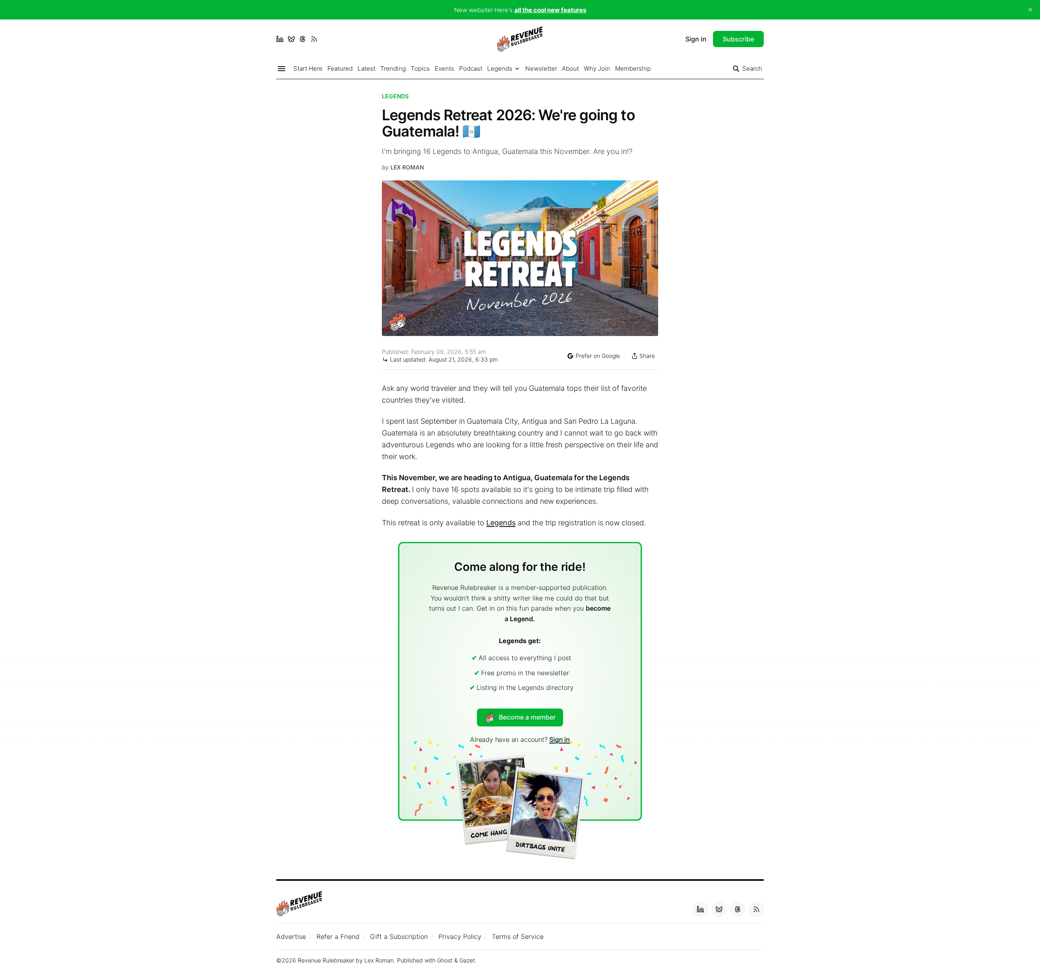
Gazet (467, 960)
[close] (1030, 9)
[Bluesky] (291, 39)
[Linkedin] (280, 39)
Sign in (559, 739)
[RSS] (314, 39)
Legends (395, 96)
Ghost (445, 960)
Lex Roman (407, 167)
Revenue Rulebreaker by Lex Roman (346, 960)
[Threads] (302, 39)
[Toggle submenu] (517, 68)
